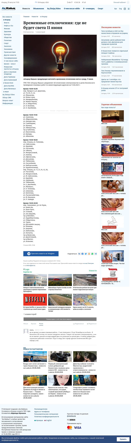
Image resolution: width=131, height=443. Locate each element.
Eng (120, 9)
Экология (7, 46)
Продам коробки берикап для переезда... (112, 139)
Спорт (100, 8)
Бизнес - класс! (10, 64)
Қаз (115, 9)
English (49, 420)
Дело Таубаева (9, 77)
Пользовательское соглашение (46, 414)
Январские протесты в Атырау (11, 68)
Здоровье (7, 31)
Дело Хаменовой (10, 80)
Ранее (41, 324)
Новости (26, 8)
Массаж (108, 122)
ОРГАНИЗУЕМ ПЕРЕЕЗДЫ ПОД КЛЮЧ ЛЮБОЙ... (112, 175)
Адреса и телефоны (42, 412)
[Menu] (128, 9)
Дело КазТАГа (9, 86)
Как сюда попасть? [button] (108, 107)
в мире (6, 92)
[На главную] (8, 9)
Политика (7, 40)
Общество (8, 37)
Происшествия (10, 52)
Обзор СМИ (7, 97)
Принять (123, 439)
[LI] (71, 410)
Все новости (7, 17)
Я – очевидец (89, 8)
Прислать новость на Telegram (42, 254)
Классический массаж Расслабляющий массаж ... (111, 211)
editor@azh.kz (30, 265)
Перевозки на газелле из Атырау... (111, 157)
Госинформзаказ (10, 58)
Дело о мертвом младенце (10, 73)
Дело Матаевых (10, 89)
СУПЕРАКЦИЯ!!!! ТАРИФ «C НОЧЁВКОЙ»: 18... (110, 281)
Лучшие (33, 324)
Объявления (38, 8)
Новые (26, 324)
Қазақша (39, 420)
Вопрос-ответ (8, 100)
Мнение (7, 29)
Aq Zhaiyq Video (54, 8)
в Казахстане (8, 83)
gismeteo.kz (71, 416)
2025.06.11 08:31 (39, 330)
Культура (7, 34)
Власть (6, 23)
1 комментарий (40, 32)
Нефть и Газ (8, 26)
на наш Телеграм (88, 263)
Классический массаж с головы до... (113, 193)
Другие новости (10, 55)
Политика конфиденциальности (46, 417)
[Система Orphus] (71, 420)
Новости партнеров (33, 349)
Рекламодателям (40, 409)
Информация (8, 103)
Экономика (8, 49)
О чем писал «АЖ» (72, 8)
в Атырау (6, 20)
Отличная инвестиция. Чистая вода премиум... (112, 263)
